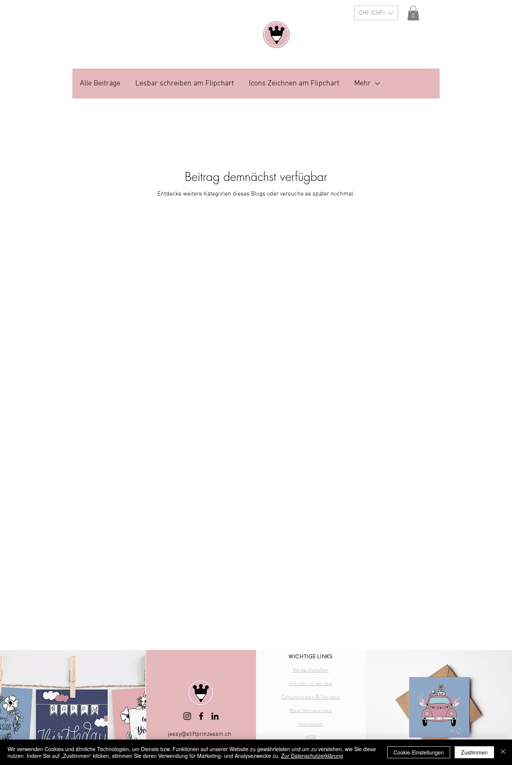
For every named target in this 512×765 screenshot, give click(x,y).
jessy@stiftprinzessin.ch (199, 734)
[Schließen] (503, 752)
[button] (376, 13)
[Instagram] (187, 716)
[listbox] (376, 13)
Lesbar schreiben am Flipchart (184, 83)
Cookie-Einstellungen (419, 752)
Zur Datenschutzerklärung (312, 755)
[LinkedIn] (215, 716)
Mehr (362, 83)
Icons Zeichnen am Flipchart (294, 83)
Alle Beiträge (100, 83)
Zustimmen (474, 752)
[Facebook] (201, 716)
